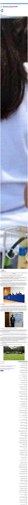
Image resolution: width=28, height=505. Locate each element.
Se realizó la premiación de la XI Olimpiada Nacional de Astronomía (23, 486)
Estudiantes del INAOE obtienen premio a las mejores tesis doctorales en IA (23, 396)
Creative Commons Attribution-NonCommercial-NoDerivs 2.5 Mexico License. (7, 368)
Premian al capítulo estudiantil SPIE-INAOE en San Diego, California (23, 442)
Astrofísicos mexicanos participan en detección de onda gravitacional (23, 410)
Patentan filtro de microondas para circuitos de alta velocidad (23, 380)
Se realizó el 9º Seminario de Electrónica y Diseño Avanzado (23, 433)
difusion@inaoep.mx (9, 366)
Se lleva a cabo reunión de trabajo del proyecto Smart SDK (23, 415)
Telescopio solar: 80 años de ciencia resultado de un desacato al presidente (23, 368)
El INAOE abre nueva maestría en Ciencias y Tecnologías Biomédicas (23, 490)
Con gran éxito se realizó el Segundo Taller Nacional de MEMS (23, 471)
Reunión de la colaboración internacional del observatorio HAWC (23, 389)
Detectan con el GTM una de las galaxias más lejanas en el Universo (23, 387)
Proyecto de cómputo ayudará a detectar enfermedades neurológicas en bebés (23, 497)
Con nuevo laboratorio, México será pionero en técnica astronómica (23, 476)
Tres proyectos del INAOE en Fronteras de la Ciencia (23, 457)
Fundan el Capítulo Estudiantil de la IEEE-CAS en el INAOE (23, 394)
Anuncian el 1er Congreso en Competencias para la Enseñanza (23, 488)
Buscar (1, 14)
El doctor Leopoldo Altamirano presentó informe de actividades (23, 370)
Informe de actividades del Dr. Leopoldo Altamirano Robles (23, 478)
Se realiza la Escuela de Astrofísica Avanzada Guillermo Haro (23, 469)
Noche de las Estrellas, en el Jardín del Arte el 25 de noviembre (23, 372)
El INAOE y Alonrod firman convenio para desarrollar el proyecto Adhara (23, 502)
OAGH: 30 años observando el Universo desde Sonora (23, 363)
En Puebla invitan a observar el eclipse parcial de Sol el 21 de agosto (23, 452)
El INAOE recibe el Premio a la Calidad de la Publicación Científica (23, 438)
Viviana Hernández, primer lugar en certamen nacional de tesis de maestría (23, 423)
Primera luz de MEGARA (24, 459)
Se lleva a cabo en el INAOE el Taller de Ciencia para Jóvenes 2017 (23, 465)
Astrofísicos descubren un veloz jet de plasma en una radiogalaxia (23, 446)
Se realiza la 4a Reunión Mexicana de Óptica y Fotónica (23, 444)
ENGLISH (1, 3)
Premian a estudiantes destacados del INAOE (23, 408)
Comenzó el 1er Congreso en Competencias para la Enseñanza (23, 462)
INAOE (3, 269)
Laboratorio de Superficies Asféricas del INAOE (23, 417)
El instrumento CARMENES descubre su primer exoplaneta (23, 365)
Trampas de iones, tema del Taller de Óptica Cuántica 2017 (23, 376)
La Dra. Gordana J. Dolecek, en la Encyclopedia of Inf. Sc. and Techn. (23, 391)
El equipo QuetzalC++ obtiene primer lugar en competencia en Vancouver (23, 426)
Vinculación (3, 270)
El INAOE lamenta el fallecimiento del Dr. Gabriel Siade (23, 406)
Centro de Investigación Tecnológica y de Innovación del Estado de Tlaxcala (23, 428)
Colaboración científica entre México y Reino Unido (23, 384)
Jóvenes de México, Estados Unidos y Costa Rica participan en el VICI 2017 (23, 474)
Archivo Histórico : (2, 361)
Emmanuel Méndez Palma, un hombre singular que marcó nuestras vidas (23, 484)
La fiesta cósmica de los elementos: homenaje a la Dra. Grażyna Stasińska (23, 399)
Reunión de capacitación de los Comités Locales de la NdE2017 (23, 440)
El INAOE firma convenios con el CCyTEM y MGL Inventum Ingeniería (23, 436)
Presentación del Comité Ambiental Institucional (23, 492)
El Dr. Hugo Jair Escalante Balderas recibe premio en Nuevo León (23, 450)
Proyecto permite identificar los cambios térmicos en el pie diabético (23, 500)
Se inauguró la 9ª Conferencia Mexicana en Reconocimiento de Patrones (23, 481)
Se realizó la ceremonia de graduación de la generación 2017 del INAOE (23, 420)
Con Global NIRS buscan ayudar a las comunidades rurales (23, 401)
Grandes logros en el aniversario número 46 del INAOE (23, 382)
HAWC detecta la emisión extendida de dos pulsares (23, 378)
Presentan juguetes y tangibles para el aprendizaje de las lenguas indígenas (23, 467)
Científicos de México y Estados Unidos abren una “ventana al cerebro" (23, 455)
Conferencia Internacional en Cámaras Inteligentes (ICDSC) (23, 404)
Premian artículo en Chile (24, 374)
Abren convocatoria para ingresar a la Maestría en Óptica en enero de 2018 (23, 431)
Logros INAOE (25, 448)
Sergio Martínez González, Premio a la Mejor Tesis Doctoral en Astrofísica (23, 413)
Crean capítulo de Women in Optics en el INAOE (23, 495)
